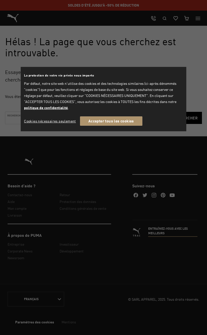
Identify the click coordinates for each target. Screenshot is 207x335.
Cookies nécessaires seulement (50, 121)
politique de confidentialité (46, 108)
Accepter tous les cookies (111, 121)
